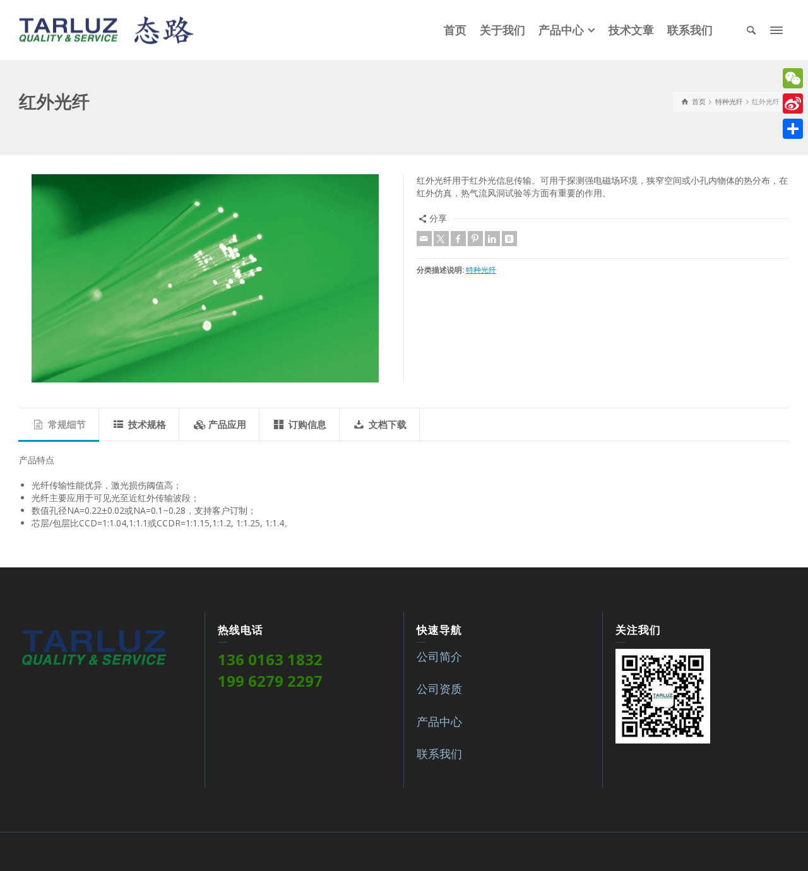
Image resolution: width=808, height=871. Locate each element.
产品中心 (439, 721)
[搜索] (751, 30)
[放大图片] (205, 278)
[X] (441, 238)
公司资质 (439, 688)
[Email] (424, 238)
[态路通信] (106, 29)
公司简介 (439, 656)
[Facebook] (458, 238)
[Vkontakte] (509, 238)
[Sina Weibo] (792, 103)
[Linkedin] (492, 238)
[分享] (792, 128)
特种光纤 (481, 270)
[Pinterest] (475, 238)
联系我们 (439, 753)
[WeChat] (792, 78)
